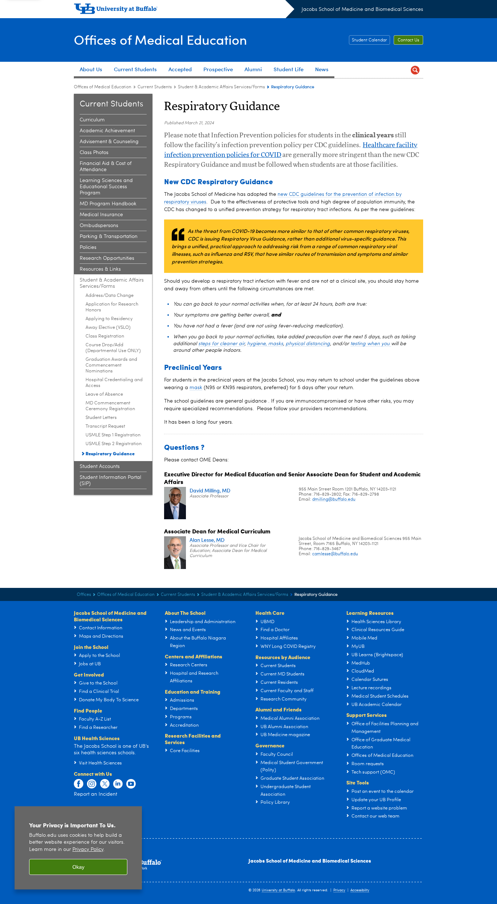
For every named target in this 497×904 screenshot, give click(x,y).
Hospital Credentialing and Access (114, 383)
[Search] (415, 70)
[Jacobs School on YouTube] (131, 784)
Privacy (339, 890)
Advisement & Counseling (109, 141)
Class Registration (105, 336)
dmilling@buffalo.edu (333, 499)
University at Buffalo (278, 890)
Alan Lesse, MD (207, 539)
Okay (78, 867)
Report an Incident (95, 794)
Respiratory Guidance (110, 453)
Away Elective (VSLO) (108, 327)
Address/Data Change (110, 295)
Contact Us (408, 40)
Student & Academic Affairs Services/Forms (221, 87)
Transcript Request (105, 426)
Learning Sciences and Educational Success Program (106, 186)
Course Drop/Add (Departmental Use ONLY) (113, 348)
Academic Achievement (107, 130)
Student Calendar (369, 40)
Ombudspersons (99, 225)
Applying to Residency (109, 318)
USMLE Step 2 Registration (114, 443)
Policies (88, 247)
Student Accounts (100, 466)
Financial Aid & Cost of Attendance (106, 166)
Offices (84, 595)
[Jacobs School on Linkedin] (118, 784)
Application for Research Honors (112, 307)
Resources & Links (100, 269)
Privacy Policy (87, 849)
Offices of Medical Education (160, 39)
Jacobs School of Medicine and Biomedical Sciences (362, 9)
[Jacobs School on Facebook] (78, 784)
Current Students (155, 87)
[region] (78, 847)
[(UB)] (184, 10)
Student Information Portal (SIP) (110, 480)
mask (196, 387)
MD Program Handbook (108, 203)
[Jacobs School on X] (105, 784)
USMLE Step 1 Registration (113, 435)
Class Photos (94, 152)
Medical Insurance (101, 214)
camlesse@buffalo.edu (335, 554)
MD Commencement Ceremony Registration (110, 406)
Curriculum (92, 119)
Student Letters (101, 417)
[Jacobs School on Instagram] (91, 784)
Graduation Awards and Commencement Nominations (111, 365)
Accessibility (359, 890)
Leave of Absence (104, 394)
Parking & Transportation (109, 236)
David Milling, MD (210, 490)
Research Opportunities (107, 258)
